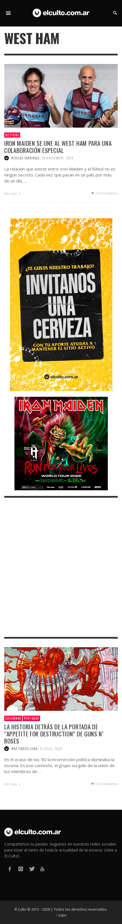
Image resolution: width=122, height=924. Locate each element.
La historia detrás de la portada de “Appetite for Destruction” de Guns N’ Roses (54, 733)
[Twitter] (31, 869)
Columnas (13, 718)
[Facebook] (9, 869)
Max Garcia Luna (24, 748)
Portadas (31, 718)
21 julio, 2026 (51, 748)
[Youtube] (42, 869)
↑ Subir (61, 915)
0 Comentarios (106, 193)
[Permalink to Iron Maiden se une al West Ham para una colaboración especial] (61, 95)
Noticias (12, 135)
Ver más (11, 193)
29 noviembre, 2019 (57, 158)
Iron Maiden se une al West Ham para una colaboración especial (58, 147)
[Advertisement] (61, 567)
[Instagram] (20, 869)
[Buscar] (8, 13)
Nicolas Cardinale (25, 158)
